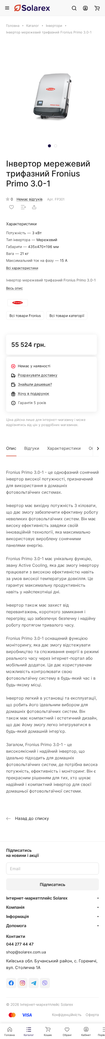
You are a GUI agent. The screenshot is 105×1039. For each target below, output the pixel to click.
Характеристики (64, 448)
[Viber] (45, 983)
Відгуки (31, 448)
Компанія (15, 907)
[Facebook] (11, 983)
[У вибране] (11, 207)
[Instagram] (22, 983)
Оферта (92, 1014)
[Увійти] (85, 7)
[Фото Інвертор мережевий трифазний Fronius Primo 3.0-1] (52, 96)
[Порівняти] (23, 207)
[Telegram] (34, 983)
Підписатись (52, 884)
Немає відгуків (30, 199)
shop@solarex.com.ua (26, 952)
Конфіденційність (67, 1014)
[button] (49, 145)
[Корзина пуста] (97, 7)
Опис (11, 448)
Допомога (16, 925)
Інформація (17, 916)
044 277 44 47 (20, 944)
